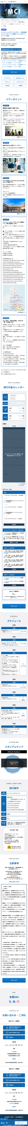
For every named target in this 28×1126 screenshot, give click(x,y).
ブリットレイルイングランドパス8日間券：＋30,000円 (14, 582)
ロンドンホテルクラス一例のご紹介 (15, 809)
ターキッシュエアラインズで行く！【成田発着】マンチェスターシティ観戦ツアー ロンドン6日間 (14, 61)
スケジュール (7, 82)
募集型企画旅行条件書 (14, 881)
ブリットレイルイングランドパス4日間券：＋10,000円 (14, 578)
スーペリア (12, 397)
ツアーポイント (7, 78)
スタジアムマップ (20, 82)
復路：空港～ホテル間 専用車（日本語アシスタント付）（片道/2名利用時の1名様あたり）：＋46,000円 (14, 565)
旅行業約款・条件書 (9, 1117)
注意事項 (20, 85)
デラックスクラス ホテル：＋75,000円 (13, 518)
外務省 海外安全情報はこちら (16, 911)
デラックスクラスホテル (13, 807)
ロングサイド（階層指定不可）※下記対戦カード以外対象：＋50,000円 (14, 534)
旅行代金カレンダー (20, 78)
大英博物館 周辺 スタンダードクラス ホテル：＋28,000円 (14, 501)
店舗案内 (14, 1058)
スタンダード (13, 395)
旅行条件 (7, 85)
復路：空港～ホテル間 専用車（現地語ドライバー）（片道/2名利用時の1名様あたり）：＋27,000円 (14, 561)
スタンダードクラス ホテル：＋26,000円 (14, 495)
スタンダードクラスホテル (13, 803)
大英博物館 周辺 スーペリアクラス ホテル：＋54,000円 (13, 513)
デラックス (12, 399)
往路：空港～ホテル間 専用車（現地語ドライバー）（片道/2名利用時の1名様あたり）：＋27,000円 (14, 552)
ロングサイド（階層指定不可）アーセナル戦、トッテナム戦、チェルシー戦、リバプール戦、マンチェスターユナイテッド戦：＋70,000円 (14, 538)
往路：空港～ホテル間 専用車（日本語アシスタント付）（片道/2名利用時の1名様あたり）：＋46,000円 (14, 556)
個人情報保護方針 (19, 1117)
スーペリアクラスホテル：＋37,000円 (13, 507)
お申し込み (14, 72)
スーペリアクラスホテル (13, 805)
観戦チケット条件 (14, 542)
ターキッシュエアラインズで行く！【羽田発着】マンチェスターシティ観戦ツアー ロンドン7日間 (14, 65)
